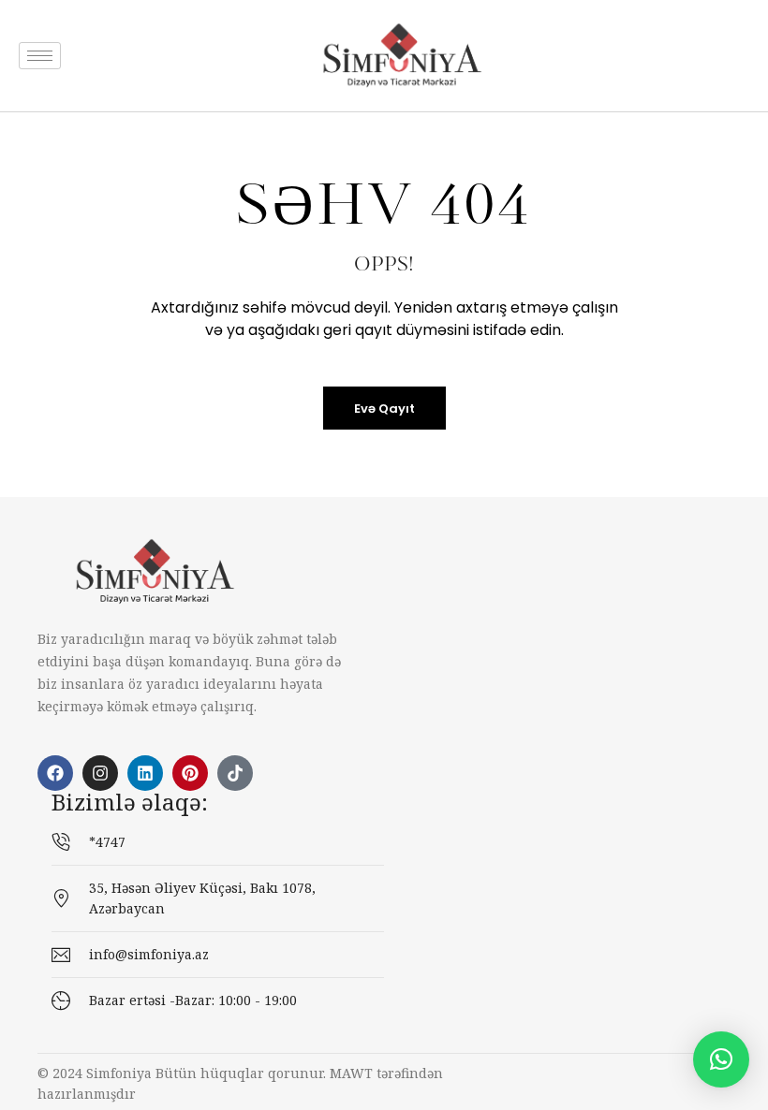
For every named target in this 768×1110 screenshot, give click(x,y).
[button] (721, 1059)
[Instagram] (100, 773)
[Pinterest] (190, 773)
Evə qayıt (384, 408)
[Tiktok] (235, 773)
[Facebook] (55, 773)
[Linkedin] (145, 773)
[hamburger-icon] (40, 55)
